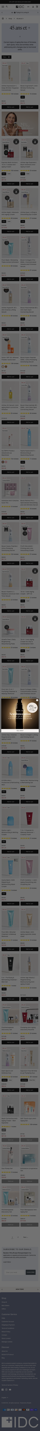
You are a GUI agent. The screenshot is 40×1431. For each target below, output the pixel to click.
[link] (20, 715)
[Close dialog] (38, 701)
